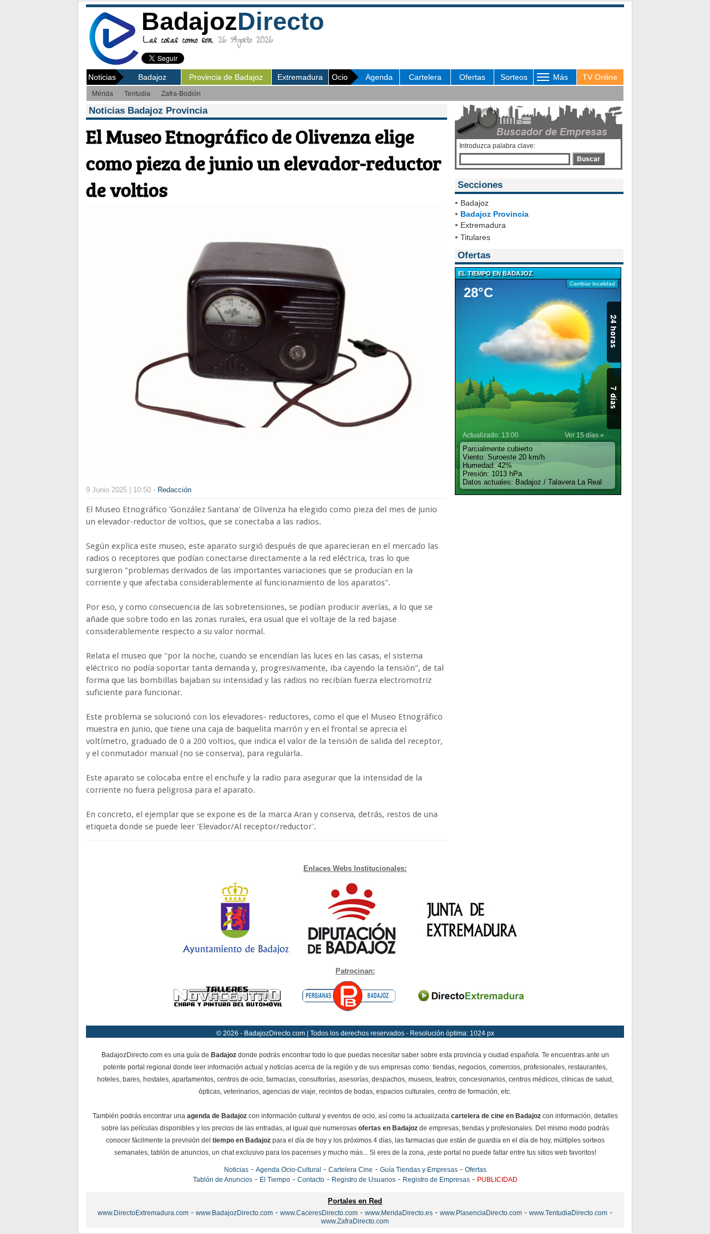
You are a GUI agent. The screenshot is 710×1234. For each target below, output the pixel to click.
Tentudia (137, 94)
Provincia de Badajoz (226, 77)
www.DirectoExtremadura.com (143, 1213)
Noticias (236, 1170)
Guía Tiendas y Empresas (419, 1170)
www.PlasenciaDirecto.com (481, 1213)
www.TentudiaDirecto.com (568, 1213)
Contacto (310, 1180)
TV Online (599, 77)
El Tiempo (275, 1180)
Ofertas (472, 77)
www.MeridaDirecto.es (399, 1213)
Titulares (475, 237)
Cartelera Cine (350, 1170)
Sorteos (514, 77)
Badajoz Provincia (494, 214)
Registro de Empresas (436, 1180)
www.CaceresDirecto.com (319, 1213)
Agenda (379, 77)
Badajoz (152, 77)
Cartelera (425, 77)
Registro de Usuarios (363, 1180)
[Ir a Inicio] (113, 63)
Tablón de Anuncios (222, 1180)
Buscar (588, 159)
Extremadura (300, 77)
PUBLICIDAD (497, 1180)
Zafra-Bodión (181, 94)
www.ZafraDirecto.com (355, 1221)
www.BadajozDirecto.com (234, 1213)
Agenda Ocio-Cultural (288, 1170)
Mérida (102, 94)
